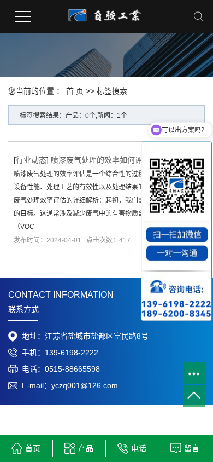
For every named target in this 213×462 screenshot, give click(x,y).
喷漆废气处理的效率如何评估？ (104, 159)
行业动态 (31, 159)
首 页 (75, 90)
